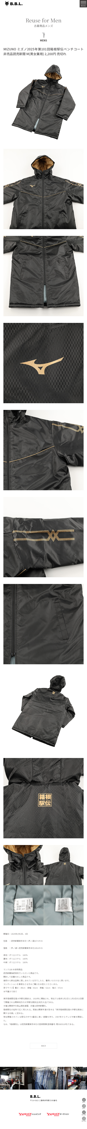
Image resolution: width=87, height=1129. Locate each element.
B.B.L (13, 3)
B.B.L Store (84, 1100)
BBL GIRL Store (84, 1112)
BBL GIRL (84, 1119)
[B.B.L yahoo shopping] (29, 1117)
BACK (43, 1045)
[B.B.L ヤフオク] (57, 1117)
